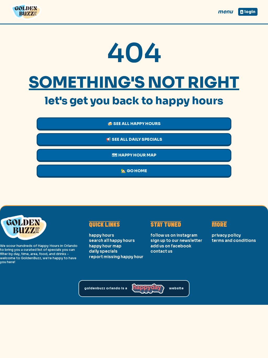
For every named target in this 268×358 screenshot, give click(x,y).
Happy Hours (101, 235)
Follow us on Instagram (173, 235)
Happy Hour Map (105, 245)
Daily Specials (103, 251)
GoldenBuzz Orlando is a (105, 288)
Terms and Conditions (234, 240)
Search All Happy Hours (112, 240)
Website (176, 288)
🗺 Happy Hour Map (134, 155)
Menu (225, 11)
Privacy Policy (226, 235)
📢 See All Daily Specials (134, 139)
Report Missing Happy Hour (116, 256)
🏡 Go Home (134, 170)
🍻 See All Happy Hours (134, 123)
